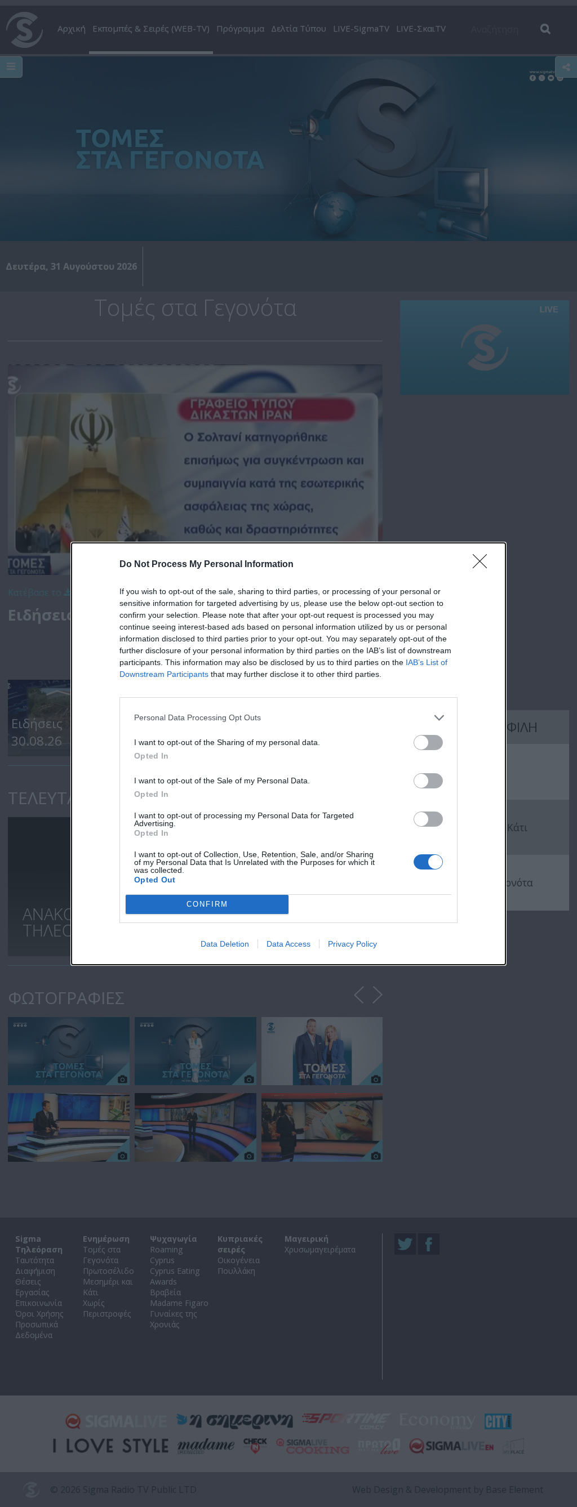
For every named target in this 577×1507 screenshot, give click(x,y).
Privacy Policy (352, 943)
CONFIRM (207, 904)
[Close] (483, 565)
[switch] (428, 742)
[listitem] (288, 718)
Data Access (288, 943)
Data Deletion (225, 943)
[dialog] (288, 754)
